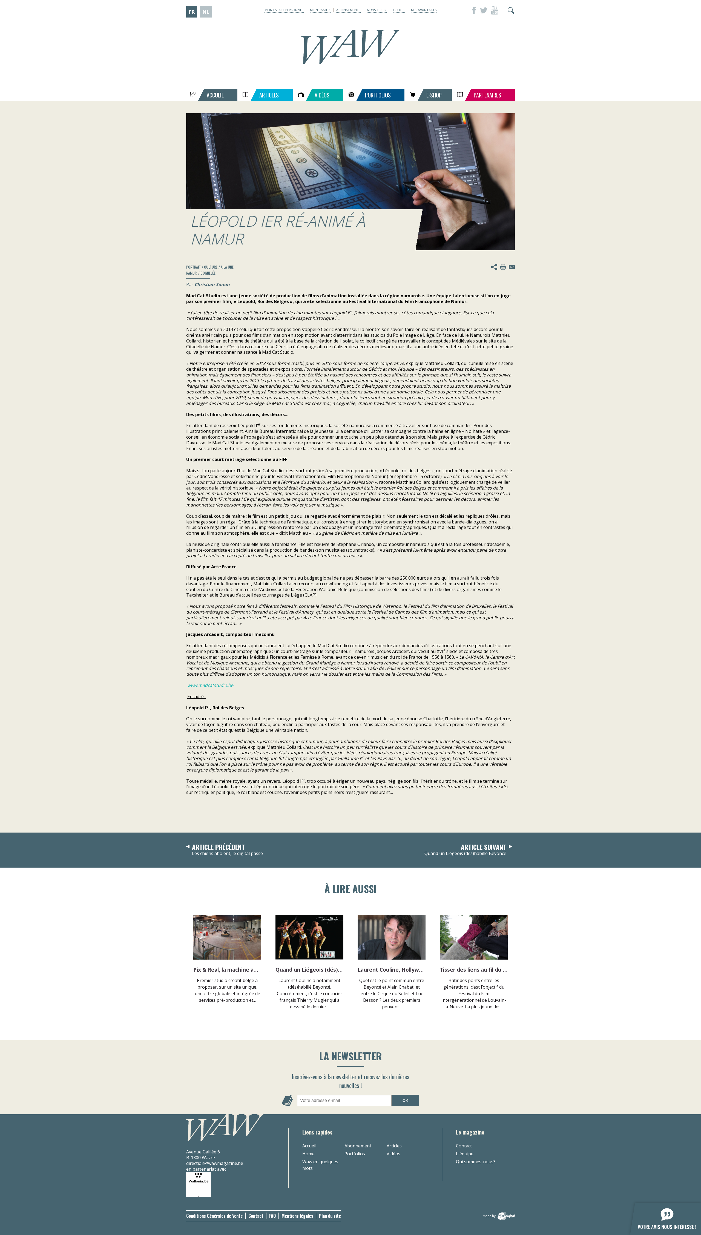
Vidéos (393, 1154)
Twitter (483, 10)
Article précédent (227, 850)
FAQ (272, 1216)
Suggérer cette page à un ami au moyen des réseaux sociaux (494, 267)
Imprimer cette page (503, 267)
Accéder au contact (512, 267)
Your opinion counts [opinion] (662, 1215)
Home (308, 1154)
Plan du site (330, 1216)
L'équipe (464, 1154)
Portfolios (354, 1154)
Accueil (309, 1146)
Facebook (472, 10)
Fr (192, 11)
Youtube (494, 10)
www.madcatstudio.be (210, 685)
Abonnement (357, 1146)
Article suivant (465, 850)
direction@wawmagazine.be (214, 1163)
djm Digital (499, 1216)
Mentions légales (297, 1216)
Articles (394, 1146)
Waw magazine (350, 47)
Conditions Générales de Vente (214, 1216)
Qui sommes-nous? (475, 1162)
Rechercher (511, 10)
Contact (464, 1146)
